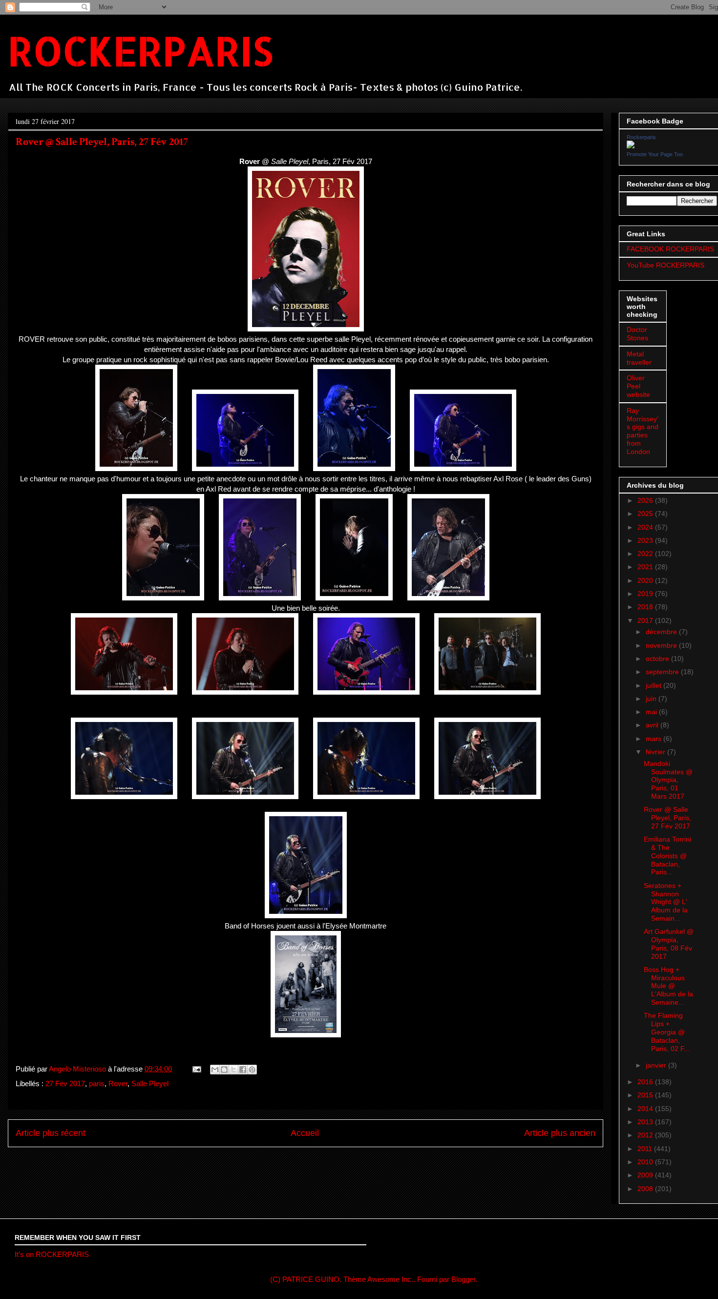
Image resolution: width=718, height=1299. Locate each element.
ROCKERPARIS (140, 50)
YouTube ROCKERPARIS (665, 265)
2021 (646, 567)
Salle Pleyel (150, 1083)
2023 (646, 540)
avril (653, 725)
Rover (117, 1083)
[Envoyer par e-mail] (215, 1069)
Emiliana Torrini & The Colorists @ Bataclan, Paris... (667, 855)
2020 (646, 580)
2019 (646, 594)
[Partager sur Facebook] (243, 1069)
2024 (646, 527)
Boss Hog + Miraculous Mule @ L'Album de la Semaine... (668, 986)
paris (97, 1083)
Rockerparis (641, 137)
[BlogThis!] (224, 1069)
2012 (646, 1135)
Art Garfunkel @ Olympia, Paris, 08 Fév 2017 (669, 944)
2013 (646, 1122)
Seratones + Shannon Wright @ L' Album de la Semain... (666, 902)
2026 (646, 500)
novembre (662, 645)
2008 (646, 1189)
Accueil (305, 1133)
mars (654, 738)
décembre (662, 632)
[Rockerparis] (630, 146)
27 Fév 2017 (65, 1083)
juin (652, 698)
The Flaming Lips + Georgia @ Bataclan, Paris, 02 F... (667, 1031)
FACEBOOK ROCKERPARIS (670, 249)
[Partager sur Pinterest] (252, 1069)
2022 (646, 553)
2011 (645, 1149)
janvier (657, 1065)
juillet (654, 685)
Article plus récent (50, 1133)
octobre (658, 658)
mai (652, 712)
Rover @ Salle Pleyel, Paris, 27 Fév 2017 (667, 817)
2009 (646, 1175)
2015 (646, 1095)
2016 (646, 1082)
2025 (646, 513)
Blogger (463, 1279)
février (656, 752)
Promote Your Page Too (655, 154)
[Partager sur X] (233, 1069)
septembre (663, 672)
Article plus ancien (559, 1133)
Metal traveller (639, 358)
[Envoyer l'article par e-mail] (196, 1069)
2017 (646, 620)
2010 (646, 1162)
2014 (646, 1109)
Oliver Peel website (638, 386)
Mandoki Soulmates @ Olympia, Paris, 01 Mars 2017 (668, 780)
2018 (646, 607)
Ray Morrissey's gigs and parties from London (642, 431)
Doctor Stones (637, 334)
